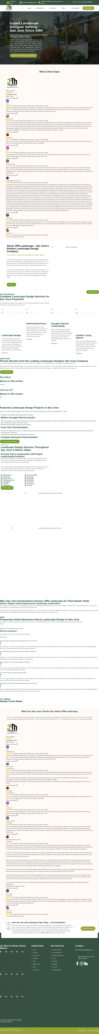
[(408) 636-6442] (76, 953)
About (29, 8)
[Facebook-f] (77, 964)
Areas (64, 8)
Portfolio (53, 8)
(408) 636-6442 (82, 953)
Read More (5, 353)
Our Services (40, 8)
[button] (49, 643)
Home (21, 8)
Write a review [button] (10, 96)
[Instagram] (82, 964)
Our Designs (75, 8)
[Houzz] (86, 964)
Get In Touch (3, 637)
